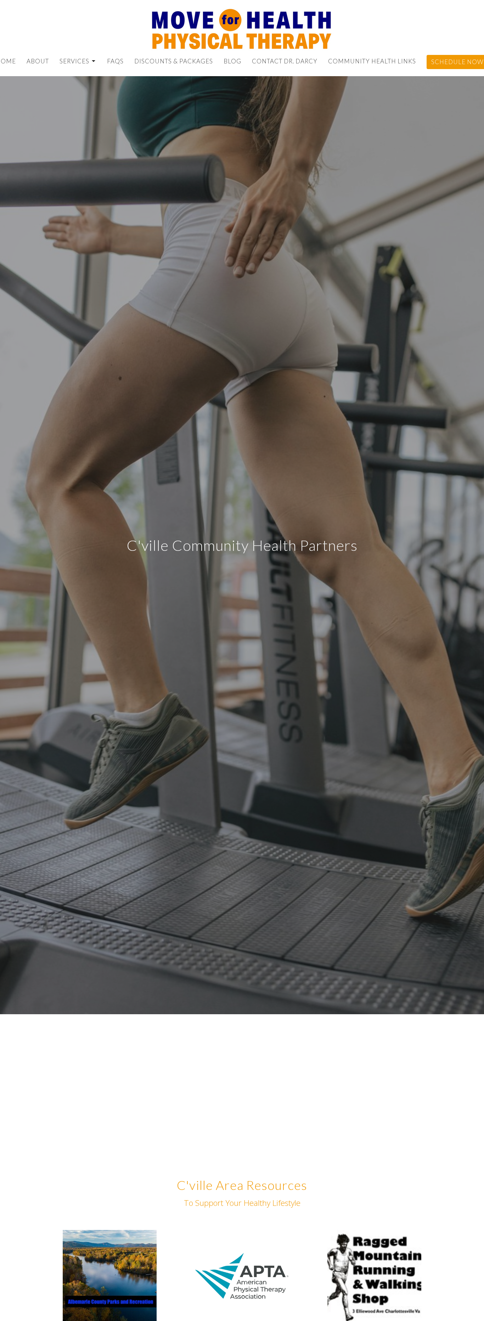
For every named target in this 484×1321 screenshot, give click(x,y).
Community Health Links (372, 61)
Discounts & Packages (173, 61)
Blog (232, 61)
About (38, 61)
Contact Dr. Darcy (284, 61)
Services (74, 61)
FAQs (115, 61)
